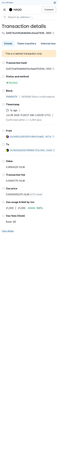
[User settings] (54, 2)
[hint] (3, 62)
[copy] (53, 33)
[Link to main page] (18, 9)
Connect (49, 9)
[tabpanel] (29, 141)
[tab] (8, 43)
